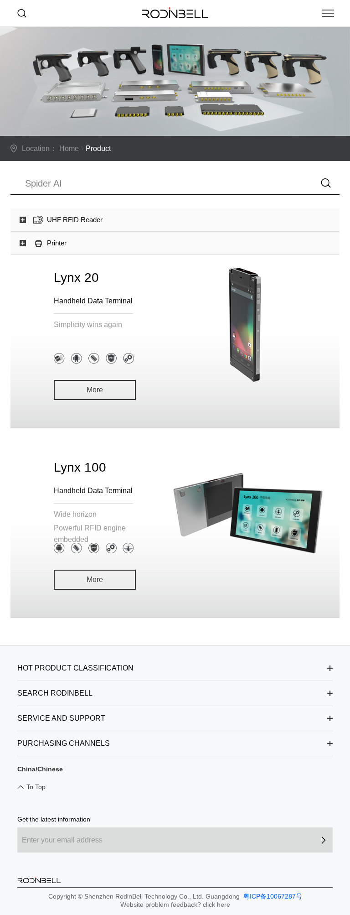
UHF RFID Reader (75, 220)
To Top (36, 786)
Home (69, 148)
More (95, 390)
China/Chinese (40, 769)
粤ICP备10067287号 (272, 896)
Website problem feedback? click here (175, 904)
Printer (57, 243)
